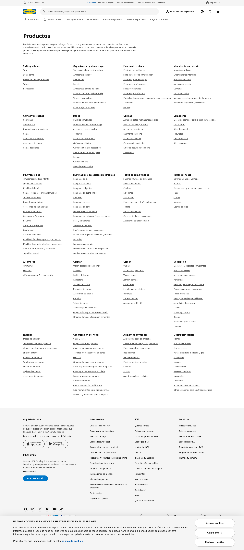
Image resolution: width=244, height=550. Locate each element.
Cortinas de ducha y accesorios (137, 216)
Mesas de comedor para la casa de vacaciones (195, 119)
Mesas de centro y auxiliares (36, 79)
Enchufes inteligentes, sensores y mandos (92, 234)
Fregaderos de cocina (83, 166)
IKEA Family (91, 3)
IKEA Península (141, 484)
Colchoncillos (29, 124)
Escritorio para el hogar (134, 70)
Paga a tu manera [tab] (159, 19)
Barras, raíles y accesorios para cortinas (192, 188)
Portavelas (178, 279)
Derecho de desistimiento (102, 463)
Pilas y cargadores (81, 220)
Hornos (177, 338)
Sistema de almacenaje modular (88, 70)
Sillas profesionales (132, 88)
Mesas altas (179, 124)
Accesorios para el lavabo (85, 129)
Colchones (28, 119)
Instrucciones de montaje (102, 474)
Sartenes (77, 270)
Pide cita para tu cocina (126, 3)
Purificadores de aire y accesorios (88, 230)
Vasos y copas (130, 275)
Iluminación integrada (83, 244)
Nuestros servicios (187, 425)
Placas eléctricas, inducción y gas (189, 352)
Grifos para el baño (82, 143)
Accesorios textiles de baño (136, 220)
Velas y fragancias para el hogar (188, 298)
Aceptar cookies (215, 523)
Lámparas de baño (82, 206)
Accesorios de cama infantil (35, 206)
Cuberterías (128, 284)
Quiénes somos (142, 425)
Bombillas (77, 239)
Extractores (179, 357)
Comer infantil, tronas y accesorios (39, 248)
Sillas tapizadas (181, 143)
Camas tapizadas (31, 147)
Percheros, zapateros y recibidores (189, 102)
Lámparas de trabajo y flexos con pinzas (92, 216)
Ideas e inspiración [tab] (112, 19)
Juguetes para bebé (32, 234)
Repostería (78, 279)
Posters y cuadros (182, 312)
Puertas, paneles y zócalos (135, 124)
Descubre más (29, 471)
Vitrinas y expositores (83, 98)
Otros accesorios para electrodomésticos (193, 390)
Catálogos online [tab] (74, 19)
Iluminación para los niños (85, 211)
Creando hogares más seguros (149, 468)
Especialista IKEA (187, 441)
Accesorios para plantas (185, 275)
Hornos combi (180, 348)
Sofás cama (28, 74)
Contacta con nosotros (101, 425)
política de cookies (72, 541)
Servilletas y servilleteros (134, 289)
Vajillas (126, 265)
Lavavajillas (179, 376)
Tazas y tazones (130, 298)
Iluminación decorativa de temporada (90, 248)
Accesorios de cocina (83, 293)
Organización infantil (32, 183)
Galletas (127, 366)
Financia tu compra (188, 457)
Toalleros (77, 133)
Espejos (177, 326)
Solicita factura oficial (100, 441)
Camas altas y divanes (33, 138)
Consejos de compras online (103, 452)
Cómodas (178, 88)
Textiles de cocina (81, 284)
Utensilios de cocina (82, 289)
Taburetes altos (181, 138)
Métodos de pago (98, 436)
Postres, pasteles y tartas (135, 362)
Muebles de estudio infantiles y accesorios (42, 244)
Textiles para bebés (32, 197)
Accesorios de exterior (33, 376)
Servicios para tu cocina (190, 436)
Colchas (127, 188)
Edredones (128, 192)
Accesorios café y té (132, 303)
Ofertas (138, 452)
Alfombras (28, 265)
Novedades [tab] (93, 19)
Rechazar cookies (214, 542)
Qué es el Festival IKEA (145, 500)
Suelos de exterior (31, 366)
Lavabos (77, 157)
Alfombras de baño (132, 211)
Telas (176, 192)
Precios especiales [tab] (136, 19)
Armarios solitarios (182, 79)
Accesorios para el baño (84, 138)
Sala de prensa (141, 479)
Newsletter (140, 474)
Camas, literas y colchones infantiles (40, 192)
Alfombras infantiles (32, 211)
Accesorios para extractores (187, 385)
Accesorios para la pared (185, 321)
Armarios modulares (183, 70)
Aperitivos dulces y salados (135, 376)
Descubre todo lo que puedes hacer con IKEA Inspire (47, 436)
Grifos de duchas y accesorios (87, 147)
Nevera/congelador (182, 371)
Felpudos (27, 270)
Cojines (177, 197)
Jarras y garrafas (131, 279)
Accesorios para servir (133, 270)
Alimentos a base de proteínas (137, 338)
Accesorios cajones (132, 138)
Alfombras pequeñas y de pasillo (38, 275)
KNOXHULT (128, 152)
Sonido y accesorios (82, 225)
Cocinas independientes (134, 143)
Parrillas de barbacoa (32, 357)
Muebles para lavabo (82, 119)
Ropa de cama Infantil (33, 202)
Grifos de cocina (80, 161)
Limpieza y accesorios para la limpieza (90, 394)
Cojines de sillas (181, 206)
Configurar (213, 533)
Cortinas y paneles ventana (186, 179)
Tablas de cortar (80, 303)
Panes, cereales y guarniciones (137, 348)
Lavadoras (178, 380)
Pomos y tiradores (81, 380)
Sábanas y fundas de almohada (137, 179)
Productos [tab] (33, 19)
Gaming (126, 107)
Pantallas (77, 197)
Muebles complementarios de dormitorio (192, 98)
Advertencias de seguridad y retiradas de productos (108, 486)
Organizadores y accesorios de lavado (90, 312)
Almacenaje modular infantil (36, 179)
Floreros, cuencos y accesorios (188, 289)
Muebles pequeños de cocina (136, 147)
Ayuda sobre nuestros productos (105, 447)
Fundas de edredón (132, 183)
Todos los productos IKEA (146, 436)
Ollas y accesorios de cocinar (86, 265)
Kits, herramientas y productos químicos (92, 390)
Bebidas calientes (131, 357)
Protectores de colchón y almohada (139, 202)
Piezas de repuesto (99, 479)
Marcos (177, 307)
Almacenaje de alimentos (85, 307)
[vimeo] (47, 509)
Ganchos (77, 357)
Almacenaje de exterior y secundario (40, 348)
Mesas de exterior (31, 338)
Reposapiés (28, 88)
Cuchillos (77, 298)
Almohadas (128, 197)
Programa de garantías (100, 468)
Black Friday (140, 490)
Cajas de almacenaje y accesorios (88, 348)
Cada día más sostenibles (146, 463)
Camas (26, 133)
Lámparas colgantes (82, 188)
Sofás (25, 70)
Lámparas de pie (81, 179)
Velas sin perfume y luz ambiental (189, 284)
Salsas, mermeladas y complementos (140, 343)
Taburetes (178, 133)
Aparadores (78, 79)
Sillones (26, 84)
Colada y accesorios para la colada (89, 371)
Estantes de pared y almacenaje (88, 93)
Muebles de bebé (31, 188)
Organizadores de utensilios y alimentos (91, 317)
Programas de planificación (191, 452)
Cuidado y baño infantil (33, 216)
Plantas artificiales (182, 270)
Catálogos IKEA (142, 441)
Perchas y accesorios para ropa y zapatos (92, 366)
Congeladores (180, 366)
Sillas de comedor (182, 129)
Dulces (126, 371)
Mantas (177, 202)
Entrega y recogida (187, 431)
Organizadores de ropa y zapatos (88, 362)
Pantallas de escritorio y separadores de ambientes (147, 98)
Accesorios (128, 102)
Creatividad (28, 230)
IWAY (137, 495)
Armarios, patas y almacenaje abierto (140, 119)
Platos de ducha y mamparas (86, 152)
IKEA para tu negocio (106, 3)
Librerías (77, 84)
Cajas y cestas (80, 338)
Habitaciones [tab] (54, 19)
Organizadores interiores (185, 74)
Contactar (161, 3)
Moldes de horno (81, 275)
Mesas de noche (181, 93)
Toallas (126, 206)
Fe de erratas (96, 493)
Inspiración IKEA (142, 447)
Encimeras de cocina (132, 133)
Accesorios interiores (133, 129)
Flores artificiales (181, 293)
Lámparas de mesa (82, 183)
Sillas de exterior (30, 352)
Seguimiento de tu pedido (102, 431)
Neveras (177, 362)
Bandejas (127, 293)
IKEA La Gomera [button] (34, 3)
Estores (177, 183)
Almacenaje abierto (182, 84)
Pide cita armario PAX (146, 3)
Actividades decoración (184, 303)
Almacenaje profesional (134, 93)
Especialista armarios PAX (191, 447)
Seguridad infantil (31, 253)
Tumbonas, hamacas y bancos (37, 343)
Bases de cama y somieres (35, 129)
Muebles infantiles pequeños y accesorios (42, 239)
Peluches (27, 220)
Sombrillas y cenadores (33, 362)
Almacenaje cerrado (82, 74)
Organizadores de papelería (85, 343)
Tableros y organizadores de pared (89, 352)
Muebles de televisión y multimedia (89, 102)
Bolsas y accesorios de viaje (86, 376)
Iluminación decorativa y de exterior (89, 253)
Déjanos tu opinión (99, 498)
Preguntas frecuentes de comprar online (108, 457)
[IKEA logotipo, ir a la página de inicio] (29, 11)
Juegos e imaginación (33, 225)
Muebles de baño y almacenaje (87, 124)
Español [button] (213, 2)
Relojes (177, 317)
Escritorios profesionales (134, 84)
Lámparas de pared (82, 202)
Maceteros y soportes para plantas (190, 265)
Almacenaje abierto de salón (86, 88)
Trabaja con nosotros (144, 431)
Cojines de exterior (32, 371)
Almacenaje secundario (84, 107)
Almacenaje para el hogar (135, 79)
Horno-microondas (182, 343)
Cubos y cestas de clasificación (87, 385)
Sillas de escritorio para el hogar (138, 74)
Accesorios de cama (32, 143)
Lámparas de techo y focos (86, 192)
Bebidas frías (129, 352)
